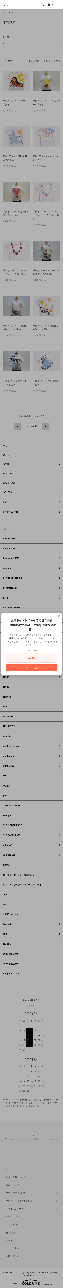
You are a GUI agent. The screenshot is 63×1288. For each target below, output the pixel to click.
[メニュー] (58, 4)
